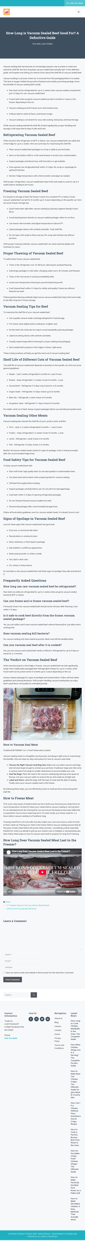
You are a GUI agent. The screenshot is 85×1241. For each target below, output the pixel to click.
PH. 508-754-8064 (75, 3)
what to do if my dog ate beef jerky (21, 908)
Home (57, 1034)
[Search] (34, 995)
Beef (8, 902)
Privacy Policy (57, 1039)
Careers (57, 1026)
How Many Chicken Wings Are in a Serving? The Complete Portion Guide (75, 1055)
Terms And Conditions (59, 1046)
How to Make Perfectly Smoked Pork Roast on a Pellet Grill (76, 1185)
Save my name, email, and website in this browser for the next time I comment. (40, 972)
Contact (57, 1030)
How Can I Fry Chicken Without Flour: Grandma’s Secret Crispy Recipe (76, 1113)
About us (58, 1018)
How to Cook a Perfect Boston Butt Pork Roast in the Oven (75, 1137)
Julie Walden (47, 44)
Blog (56, 1022)
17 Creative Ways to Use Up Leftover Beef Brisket (27, 905)
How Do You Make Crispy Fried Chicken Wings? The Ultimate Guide (75, 1161)
